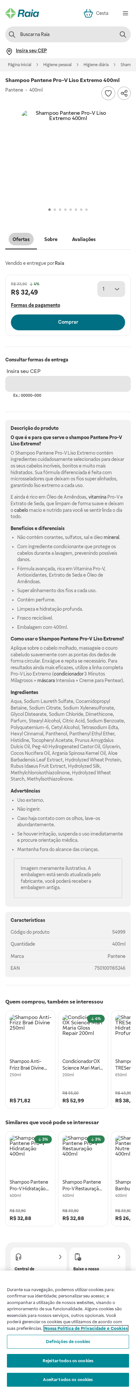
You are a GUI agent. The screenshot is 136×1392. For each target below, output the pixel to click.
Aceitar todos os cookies (68, 1379)
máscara (46, 680)
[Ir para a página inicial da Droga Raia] (22, 13)
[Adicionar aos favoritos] (108, 93)
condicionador (68, 673)
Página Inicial (19, 64)
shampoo (79, 437)
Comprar (68, 322)
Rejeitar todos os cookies (68, 1360)
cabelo (21, 510)
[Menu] (125, 13)
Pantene (116, 956)
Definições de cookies (68, 1341)
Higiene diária (96, 64)
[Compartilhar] (124, 93)
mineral (111, 537)
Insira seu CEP (24, 371)
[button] (68, 156)
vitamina (97, 497)
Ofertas (21, 239)
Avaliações (84, 239)
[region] (68, 1331)
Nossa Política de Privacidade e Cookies (86, 1328)
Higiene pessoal (57, 64)
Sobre (50, 239)
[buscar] (122, 34)
